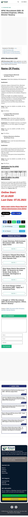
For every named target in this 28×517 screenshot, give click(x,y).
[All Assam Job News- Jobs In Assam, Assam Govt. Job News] (4, 2)
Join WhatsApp (14, 499)
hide (15, 48)
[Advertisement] (14, 31)
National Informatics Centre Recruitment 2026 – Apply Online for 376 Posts (13, 406)
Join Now (22, 226)
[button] (18, 2)
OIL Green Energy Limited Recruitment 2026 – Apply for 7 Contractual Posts (13, 287)
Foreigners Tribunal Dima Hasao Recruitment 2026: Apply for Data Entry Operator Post (14, 256)
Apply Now (24, 394)
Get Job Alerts (14, 495)
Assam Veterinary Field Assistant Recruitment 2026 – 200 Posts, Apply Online (14, 242)
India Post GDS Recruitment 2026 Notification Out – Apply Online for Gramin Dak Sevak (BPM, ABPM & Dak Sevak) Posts (13, 399)
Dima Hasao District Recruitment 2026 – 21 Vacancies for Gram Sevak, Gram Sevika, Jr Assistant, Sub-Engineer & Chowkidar (14, 272)
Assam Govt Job (7, 7)
